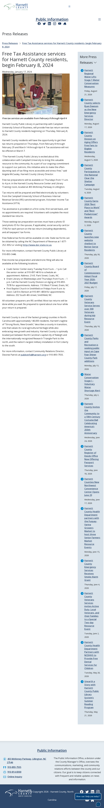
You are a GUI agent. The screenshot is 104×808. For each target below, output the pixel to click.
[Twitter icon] (44, 24)
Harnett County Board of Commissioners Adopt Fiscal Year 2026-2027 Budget (92, 273)
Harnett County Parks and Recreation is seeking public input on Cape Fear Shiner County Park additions (91, 348)
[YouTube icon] (59, 24)
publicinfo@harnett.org (33, 354)
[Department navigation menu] (99, 19)
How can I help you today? (88, 796)
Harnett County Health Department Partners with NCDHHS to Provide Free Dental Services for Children (92, 655)
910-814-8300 (14, 771)
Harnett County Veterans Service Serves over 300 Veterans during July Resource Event (92, 308)
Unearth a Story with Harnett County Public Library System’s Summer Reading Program (91, 694)
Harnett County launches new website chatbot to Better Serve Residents (91, 240)
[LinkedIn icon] (49, 24)
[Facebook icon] (39, 24)
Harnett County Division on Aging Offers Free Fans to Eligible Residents (91, 142)
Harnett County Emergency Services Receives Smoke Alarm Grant (91, 570)
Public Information (52, 19)
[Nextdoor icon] (64, 24)
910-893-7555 (14, 767)
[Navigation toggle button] (69, 7)
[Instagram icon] (54, 24)
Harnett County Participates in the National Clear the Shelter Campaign (92, 175)
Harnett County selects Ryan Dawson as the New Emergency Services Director (92, 109)
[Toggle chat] (97, 804)
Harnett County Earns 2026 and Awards (91, 207)
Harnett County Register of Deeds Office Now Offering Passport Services (91, 456)
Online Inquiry (14, 776)
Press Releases (10, 43)
